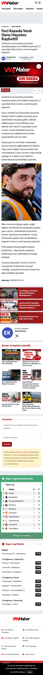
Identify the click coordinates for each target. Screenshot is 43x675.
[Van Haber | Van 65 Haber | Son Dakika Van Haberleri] (10, 2)
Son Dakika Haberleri (11, 654)
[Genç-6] (21, 192)
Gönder (7, 444)
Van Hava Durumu (32, 630)
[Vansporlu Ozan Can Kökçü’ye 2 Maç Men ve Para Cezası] (31, 355)
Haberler (5, 26)
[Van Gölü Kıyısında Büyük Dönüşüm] (11, 375)
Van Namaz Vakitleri (12, 638)
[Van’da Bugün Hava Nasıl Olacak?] (11, 355)
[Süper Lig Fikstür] (40, 544)
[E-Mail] (17, 336)
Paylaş (6, 90)
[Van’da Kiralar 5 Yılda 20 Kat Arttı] (11, 397)
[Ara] (36, 3)
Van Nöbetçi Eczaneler (7, 631)
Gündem (30, 9)
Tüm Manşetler (30, 646)
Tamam (29, 672)
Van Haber (18, 9)
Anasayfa (6, 9)
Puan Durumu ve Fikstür (8, 647)
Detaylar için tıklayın (21, 536)
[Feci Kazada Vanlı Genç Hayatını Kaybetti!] (21, 74)
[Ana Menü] (39, 3)
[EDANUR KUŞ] (7, 333)
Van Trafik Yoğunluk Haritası (31, 639)
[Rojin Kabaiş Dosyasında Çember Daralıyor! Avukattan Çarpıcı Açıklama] (31, 375)
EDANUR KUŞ (20, 331)
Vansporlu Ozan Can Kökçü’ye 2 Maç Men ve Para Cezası (31, 363)
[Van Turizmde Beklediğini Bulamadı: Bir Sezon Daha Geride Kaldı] (31, 397)
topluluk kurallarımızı (23, 452)
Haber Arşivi (30, 654)
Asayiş (40, 9)
